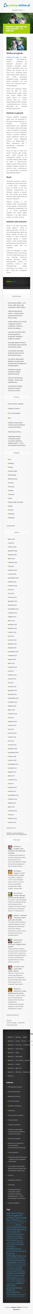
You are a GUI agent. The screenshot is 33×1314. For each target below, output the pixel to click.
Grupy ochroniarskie (14, 1138)
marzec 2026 (12, 547)
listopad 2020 (12, 694)
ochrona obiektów (15, 1272)
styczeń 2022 (12, 640)
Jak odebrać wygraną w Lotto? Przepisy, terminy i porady (16, 873)
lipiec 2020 (11, 710)
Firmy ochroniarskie (14, 413)
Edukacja (11, 463)
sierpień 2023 (12, 617)
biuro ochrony (13, 1220)
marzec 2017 (12, 791)
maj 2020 (11, 717)
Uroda (10, 498)
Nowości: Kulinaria (15, 1049)
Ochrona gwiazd (13, 1152)
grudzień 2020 (12, 690)
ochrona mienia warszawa (14, 1270)
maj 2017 (11, 783)
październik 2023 (13, 609)
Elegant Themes (16, 1307)
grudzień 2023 (12, 601)
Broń (9, 418)
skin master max (20, 1279)
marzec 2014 (12, 822)
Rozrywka (11, 486)
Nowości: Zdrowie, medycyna (19, 1072)
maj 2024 (11, 589)
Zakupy (10, 506)
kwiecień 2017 (12, 787)
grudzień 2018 (12, 748)
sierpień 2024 (12, 582)
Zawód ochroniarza (14, 1091)
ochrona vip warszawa (15, 1276)
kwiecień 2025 (12, 570)
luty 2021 (11, 682)
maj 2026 (11, 543)
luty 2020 (11, 729)
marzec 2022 (12, 632)
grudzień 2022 (12, 624)
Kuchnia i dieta (12, 471)
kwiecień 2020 (12, 721)
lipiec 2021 (11, 663)
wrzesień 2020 (12, 702)
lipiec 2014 (11, 807)
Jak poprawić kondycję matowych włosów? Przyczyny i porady (15, 388)
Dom (9, 459)
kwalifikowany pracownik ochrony (16, 1249)
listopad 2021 (12, 648)
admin (14, 281)
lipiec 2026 (11, 539)
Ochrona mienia (13, 1120)
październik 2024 (13, 578)
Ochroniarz (11, 1185)
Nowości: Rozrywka (15, 1056)
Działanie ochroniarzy (14, 1106)
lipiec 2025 (11, 558)
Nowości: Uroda (14, 1064)
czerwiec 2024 (12, 585)
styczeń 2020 (12, 733)
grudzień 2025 (12, 551)
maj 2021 (11, 671)
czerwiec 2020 (12, 714)
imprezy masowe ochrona (15, 1235)
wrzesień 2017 (12, 768)
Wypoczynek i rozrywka (15, 502)
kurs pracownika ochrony (14, 1245)
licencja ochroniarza (12, 1254)
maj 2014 (11, 814)
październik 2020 (13, 698)
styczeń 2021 (12, 686)
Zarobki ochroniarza (14, 1125)
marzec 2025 (12, 574)
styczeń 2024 (12, 597)
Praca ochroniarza (13, 1101)
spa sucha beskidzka (13, 1281)
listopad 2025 (12, 554)
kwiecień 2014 (12, 818)
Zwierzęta (11, 514)
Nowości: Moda (13, 1053)
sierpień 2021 (12, 659)
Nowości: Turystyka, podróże (19, 1060)
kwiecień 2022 (12, 628)
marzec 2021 (12, 679)
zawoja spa (13, 1296)
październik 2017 (13, 764)
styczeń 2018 (12, 760)
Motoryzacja (12, 475)
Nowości (11, 1076)
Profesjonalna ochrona (15, 1087)
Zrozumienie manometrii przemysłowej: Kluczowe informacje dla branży (16, 353)
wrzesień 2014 (12, 799)
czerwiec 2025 (12, 562)
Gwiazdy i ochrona (14, 408)
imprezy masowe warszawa (14, 1239)
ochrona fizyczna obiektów (15, 1261)
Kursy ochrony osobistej (15, 404)
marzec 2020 (12, 725)
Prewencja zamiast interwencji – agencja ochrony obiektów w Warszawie (17, 1159)
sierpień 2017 (12, 772)
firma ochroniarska (13, 1225)
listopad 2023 (12, 605)
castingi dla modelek (18, 1221)
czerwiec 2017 (12, 779)
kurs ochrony (17, 1242)
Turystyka (11, 494)
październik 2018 (13, 752)
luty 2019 (11, 741)
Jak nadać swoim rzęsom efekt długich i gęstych (16, 969)
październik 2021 (13, 651)
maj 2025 (11, 566)
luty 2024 (11, 593)
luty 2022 (11, 636)
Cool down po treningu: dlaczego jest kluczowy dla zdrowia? (16, 895)
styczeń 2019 (12, 745)
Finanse (10, 467)
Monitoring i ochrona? (14, 1180)
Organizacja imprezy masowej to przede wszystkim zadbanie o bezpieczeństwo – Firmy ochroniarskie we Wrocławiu (16, 441)
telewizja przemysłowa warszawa (13, 1292)
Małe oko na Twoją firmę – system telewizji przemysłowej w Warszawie (16, 1146)
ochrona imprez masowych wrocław (16, 1266)
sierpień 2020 (12, 706)
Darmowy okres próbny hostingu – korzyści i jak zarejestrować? (15, 380)
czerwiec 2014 (12, 811)
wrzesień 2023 (12, 613)
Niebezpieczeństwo (14, 1096)
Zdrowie (10, 510)
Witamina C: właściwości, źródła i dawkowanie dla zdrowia (17, 991)
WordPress (16, 1309)
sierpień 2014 (12, 803)
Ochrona (10, 483)
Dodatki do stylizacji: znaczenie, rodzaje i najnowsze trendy (14, 372)
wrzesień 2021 (12, 655)
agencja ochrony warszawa (16, 1216)
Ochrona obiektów (14, 1203)
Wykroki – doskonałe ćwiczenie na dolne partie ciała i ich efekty (17, 918)
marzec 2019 (12, 737)
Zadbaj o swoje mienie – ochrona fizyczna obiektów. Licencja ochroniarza (16, 425)
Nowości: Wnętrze (14, 1068)
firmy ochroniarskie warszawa (16, 1231)
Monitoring (11, 1110)
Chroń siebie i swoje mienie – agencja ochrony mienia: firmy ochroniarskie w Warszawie (17, 1168)
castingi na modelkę (10, 1225)
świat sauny (20, 1296)
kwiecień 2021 (12, 675)
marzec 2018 (12, 756)
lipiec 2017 (11, 776)
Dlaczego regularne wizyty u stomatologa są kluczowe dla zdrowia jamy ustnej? (17, 345)
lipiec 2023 (11, 620)
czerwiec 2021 (12, 667)
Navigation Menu (17, 10)
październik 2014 (13, 795)
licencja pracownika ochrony (16, 1257)
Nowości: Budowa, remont (17, 1037)
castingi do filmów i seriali (18, 1223)
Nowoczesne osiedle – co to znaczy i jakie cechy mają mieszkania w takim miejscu (17, 305)
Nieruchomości (12, 479)
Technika (11, 490)
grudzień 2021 (12, 644)
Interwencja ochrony (14, 432)
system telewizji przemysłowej (15, 1285)
